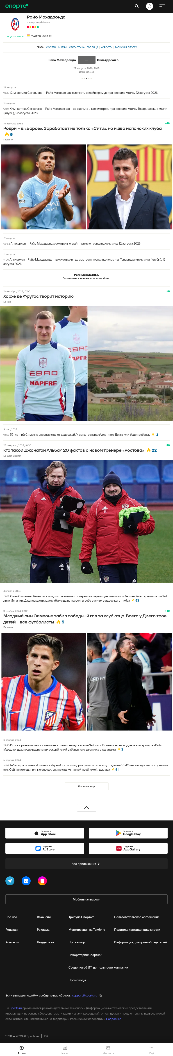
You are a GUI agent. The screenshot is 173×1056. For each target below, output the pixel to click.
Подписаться (15, 36)
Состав (51, 47)
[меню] (162, 6)
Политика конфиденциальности (137, 930)
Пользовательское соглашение (137, 917)
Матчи (62, 47)
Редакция (12, 930)
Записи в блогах (126, 47)
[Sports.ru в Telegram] (10, 881)
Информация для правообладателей (140, 942)
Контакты (12, 942)
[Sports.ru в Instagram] (43, 881)
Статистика (77, 47)
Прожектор (76, 942)
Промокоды (77, 980)
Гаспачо (8, 139)
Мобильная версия (86, 899)
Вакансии (44, 917)
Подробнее (113, 1019)
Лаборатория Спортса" (85, 955)
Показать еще (86, 786)
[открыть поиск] (137, 6)
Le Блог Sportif (12, 455)
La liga (7, 301)
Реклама (43, 930)
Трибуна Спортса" (81, 917)
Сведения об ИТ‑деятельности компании (98, 967)
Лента (40, 47)
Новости (106, 47)
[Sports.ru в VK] (27, 881)
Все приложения (84, 864)
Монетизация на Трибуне (86, 930)
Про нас (11, 917)
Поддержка (45, 942)
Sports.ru (16, 1008)
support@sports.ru (84, 995)
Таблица (92, 47)
